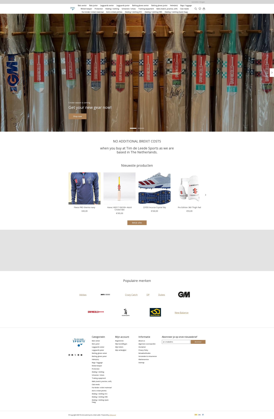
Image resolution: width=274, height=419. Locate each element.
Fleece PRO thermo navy (84, 207)
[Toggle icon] (195, 9)
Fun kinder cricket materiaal (93, 12)
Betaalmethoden (144, 353)
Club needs (184, 9)
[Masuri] (155, 312)
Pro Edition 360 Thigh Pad (189, 207)
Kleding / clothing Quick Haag (176, 12)
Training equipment (146, 9)
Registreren (119, 341)
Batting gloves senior (140, 5)
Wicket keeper (86, 9)
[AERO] (105, 294)
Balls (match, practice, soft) (166, 9)
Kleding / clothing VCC (133, 12)
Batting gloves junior (159, 5)
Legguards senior (107, 5)
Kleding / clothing (112, 9)
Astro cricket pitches (114, 12)
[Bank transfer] (199, 415)
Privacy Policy (143, 350)
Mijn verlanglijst (120, 350)
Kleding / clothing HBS (153, 12)
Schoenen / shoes (129, 9)
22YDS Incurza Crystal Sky (154, 207)
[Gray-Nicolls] (96, 312)
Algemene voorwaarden (147, 344)
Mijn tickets (119, 347)
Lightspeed (112, 415)
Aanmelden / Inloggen (198, 2)
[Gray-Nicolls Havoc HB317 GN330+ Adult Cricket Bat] (119, 188)
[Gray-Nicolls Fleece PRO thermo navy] (84, 188)
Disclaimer (142, 347)
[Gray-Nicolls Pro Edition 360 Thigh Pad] (189, 188)
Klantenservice (143, 359)
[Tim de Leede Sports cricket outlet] (72, 9)
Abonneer (198, 342)
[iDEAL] (196, 415)
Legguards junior (123, 5)
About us (141, 341)
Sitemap (141, 362)
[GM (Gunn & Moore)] (184, 294)
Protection (99, 9)
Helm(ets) (174, 5)
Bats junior (93, 5)
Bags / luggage (186, 5)
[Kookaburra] (125, 312)
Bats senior (82, 5)
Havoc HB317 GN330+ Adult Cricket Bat (119, 208)
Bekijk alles (137, 222)
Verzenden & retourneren (147, 356)
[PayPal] (203, 415)
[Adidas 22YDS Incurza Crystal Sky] (154, 188)
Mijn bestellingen (121, 344)
